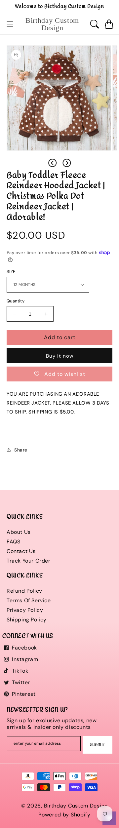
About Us (19, 532)
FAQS (13, 541)
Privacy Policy (25, 610)
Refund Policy (24, 590)
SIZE (11, 271)
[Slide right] (67, 163)
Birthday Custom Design (76, 805)
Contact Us (21, 551)
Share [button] (20, 450)
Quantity (15, 301)
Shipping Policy (27, 619)
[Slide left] (52, 163)
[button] (10, 24)
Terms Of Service (29, 600)
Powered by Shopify (64, 814)
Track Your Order (29, 560)
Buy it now (59, 356)
